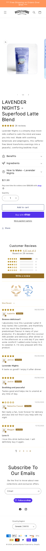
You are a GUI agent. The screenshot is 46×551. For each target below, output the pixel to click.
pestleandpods (18, 544)
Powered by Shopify (32, 544)
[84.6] (16, 290)
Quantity (5, 193)
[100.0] (28, 290)
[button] (5, 12)
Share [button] (7, 228)
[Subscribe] (38, 491)
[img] (8, 310)
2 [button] (20, 451)
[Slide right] (28, 94)
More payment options (23, 221)
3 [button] (23, 451)
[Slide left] (17, 94)
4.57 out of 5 (29, 250)
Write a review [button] (23, 276)
